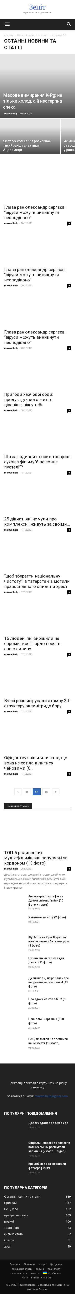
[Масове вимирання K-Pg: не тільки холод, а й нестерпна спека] (37, 86)
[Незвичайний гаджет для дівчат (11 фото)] (14, 963)
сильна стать (19, 1273)
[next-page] (55, 791)
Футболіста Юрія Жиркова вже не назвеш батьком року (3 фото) (49, 941)
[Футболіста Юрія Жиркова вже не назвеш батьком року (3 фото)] (14, 942)
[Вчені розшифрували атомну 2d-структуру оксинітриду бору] (37, 679)
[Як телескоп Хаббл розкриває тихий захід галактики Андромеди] (30, 141)
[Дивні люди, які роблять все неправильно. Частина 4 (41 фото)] (14, 983)
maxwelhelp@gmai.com (51, 1096)
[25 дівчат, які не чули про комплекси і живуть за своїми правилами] (37, 497)
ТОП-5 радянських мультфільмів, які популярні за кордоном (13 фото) (36, 858)
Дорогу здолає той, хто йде (48, 1123)
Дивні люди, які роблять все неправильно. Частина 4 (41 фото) (48, 982)
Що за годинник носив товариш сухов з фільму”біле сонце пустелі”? (37, 462)
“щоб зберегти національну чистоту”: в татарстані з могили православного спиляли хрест (37, 581)
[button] (7, 24)
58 (46, 792)
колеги (35, 1273)
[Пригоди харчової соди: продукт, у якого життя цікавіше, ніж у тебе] (37, 372)
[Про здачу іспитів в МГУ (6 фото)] (14, 1004)
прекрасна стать (21, 1269)
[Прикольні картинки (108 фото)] (14, 1024)
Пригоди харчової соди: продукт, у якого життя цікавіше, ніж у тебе (28, 399)
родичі (40, 1269)
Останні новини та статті (32, 35)
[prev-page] (17, 791)
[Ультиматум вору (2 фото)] (14, 922)
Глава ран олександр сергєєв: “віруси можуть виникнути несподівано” (34, 212)
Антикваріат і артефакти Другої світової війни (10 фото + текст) (45, 900)
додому (8, 35)
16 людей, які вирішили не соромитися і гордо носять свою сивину (32, 643)
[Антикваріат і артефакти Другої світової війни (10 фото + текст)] (14, 901)
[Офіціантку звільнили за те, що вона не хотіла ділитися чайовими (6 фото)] (37, 736)
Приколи (29, 1264)
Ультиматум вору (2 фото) (47, 917)
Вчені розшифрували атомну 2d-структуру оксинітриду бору (37, 703)
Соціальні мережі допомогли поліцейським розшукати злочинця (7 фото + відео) (49, 1147)
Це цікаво (56, 1264)
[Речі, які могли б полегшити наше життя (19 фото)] (14, 1044)
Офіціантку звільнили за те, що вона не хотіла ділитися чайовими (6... (35, 763)
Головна (15, 1264)
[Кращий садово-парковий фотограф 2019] (14, 1169)
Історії (42, 1264)
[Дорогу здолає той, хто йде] (14, 1128)
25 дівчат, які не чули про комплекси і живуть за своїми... (37, 521)
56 (27, 792)
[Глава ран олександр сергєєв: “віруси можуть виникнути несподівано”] (37, 185)
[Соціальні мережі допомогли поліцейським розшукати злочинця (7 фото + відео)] (14, 1148)
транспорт (54, 1269)
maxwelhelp (11, 113)
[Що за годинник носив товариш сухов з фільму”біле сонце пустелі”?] (37, 435)
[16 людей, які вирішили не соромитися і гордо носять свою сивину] (37, 616)
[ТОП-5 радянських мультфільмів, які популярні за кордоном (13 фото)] (37, 831)
